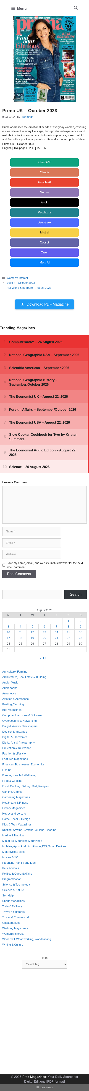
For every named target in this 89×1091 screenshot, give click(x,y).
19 (32, 638)
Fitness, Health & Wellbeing (19, 775)
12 (32, 632)
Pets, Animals (10, 868)
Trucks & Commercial (15, 917)
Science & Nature (13, 890)
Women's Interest (17, 278)
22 (68, 638)
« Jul (43, 658)
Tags (44, 957)
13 (44, 632)
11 (20, 632)
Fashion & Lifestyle (14, 753)
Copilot (44, 242)
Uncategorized (11, 922)
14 (56, 632)
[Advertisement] (44, 1022)
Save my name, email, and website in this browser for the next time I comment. (45, 565)
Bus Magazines (11, 709)
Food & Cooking (12, 780)
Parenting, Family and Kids (19, 862)
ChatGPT (44, 162)
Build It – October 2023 (21, 282)
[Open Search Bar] (76, 8)
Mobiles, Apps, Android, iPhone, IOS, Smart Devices (34, 846)
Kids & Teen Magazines (16, 824)
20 (44, 638)
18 (20, 638)
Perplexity (44, 212)
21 (56, 638)
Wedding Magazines (15, 928)
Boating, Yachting (13, 704)
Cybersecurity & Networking (19, 720)
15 (68, 632)
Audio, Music (10, 682)
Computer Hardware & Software (22, 715)
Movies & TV (10, 857)
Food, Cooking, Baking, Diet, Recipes (25, 786)
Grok (44, 202)
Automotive (9, 693)
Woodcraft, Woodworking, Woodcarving (26, 939)
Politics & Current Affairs (17, 873)
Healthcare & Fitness (15, 802)
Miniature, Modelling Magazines (22, 841)
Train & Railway (12, 906)
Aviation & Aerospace (15, 699)
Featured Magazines (15, 759)
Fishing (6, 770)
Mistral (44, 232)
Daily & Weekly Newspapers (19, 726)
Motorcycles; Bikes (13, 851)
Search (75, 594)
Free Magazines (34, 1076)
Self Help (8, 895)
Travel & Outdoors (13, 912)
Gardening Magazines (16, 797)
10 (8, 632)
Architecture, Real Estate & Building (24, 677)
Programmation (11, 879)
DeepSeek (44, 222)
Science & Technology (16, 884)
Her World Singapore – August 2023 (29, 287)
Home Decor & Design (16, 819)
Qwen (44, 252)
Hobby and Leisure (14, 813)
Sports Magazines (13, 901)
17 (8, 638)
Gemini (44, 192)
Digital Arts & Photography (18, 742)
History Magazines (13, 808)
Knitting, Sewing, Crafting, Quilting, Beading (29, 830)
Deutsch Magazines (14, 731)
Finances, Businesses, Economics (23, 764)
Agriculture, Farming (14, 671)
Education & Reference (16, 748)
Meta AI (44, 262)
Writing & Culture (12, 944)
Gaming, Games (12, 791)
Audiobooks (9, 688)
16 (80, 632)
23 (80, 638)
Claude (44, 172)
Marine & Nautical (13, 835)
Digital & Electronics (14, 737)
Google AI (44, 182)
